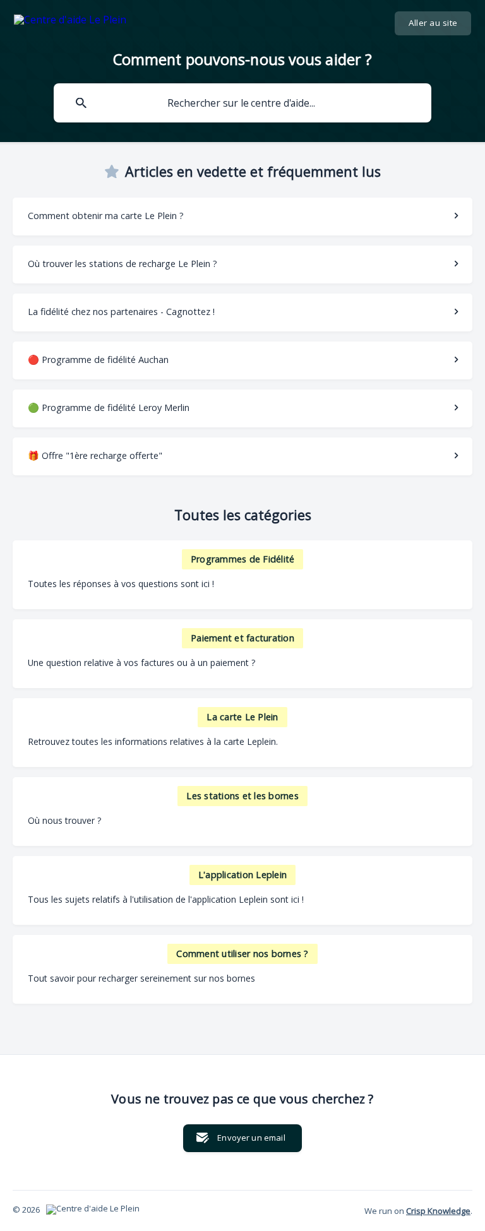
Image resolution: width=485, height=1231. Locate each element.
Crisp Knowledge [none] (438, 1210)
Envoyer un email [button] (251, 1137)
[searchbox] (242, 102)
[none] (70, 21)
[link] (242, 216)
